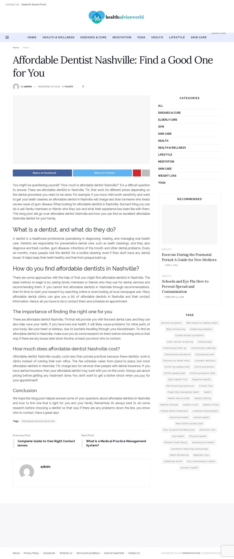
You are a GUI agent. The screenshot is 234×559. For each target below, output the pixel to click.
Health (157, 37)
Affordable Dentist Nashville (38, 421)
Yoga (141, 37)
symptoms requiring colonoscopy (189, 449)
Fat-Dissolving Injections (180, 386)
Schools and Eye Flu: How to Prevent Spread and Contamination (185, 286)
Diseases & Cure (93, 37)
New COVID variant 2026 (189, 423)
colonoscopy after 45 (174, 348)
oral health (178, 436)
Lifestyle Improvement (205, 411)
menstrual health (179, 417)
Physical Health (198, 436)
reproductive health (203, 442)
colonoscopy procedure (177, 354)
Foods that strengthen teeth (183, 392)
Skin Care (199, 37)
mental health (201, 417)
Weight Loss (167, 175)
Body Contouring (176, 329)
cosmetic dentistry (205, 360)
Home (32, 37)
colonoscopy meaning (203, 348)
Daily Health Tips (177, 379)
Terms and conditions (88, 553)
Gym (161, 126)
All (160, 105)
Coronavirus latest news (176, 360)
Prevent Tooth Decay (175, 442)
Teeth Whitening (179, 455)
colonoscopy (205, 342)
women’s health (189, 468)
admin (28, 86)
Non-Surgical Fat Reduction (179, 430)
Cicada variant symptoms (189, 335)
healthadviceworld (191, 553)
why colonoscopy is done (201, 461)
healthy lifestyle (169, 405)
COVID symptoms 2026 (202, 373)
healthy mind (190, 405)
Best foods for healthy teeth (202, 323)
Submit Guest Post (114, 553)
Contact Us (12, 4)
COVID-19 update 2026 (177, 367)
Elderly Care (167, 119)
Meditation (121, 37)
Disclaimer (49, 553)
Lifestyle (177, 37)
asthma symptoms (171, 323)
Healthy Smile (211, 405)
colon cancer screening (180, 342)
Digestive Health (201, 379)
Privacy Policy (31, 553)
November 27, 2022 (49, 86)
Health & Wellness (58, 37)
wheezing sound (173, 461)
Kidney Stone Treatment (174, 411)
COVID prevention (204, 367)
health (207, 392)
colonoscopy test (204, 354)
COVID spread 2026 (174, 373)
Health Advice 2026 (178, 398)
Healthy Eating (202, 398)
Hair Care (165, 133)
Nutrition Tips (207, 430)
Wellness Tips (201, 455)
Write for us (66, 553)
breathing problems (201, 329)
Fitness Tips (206, 386)
